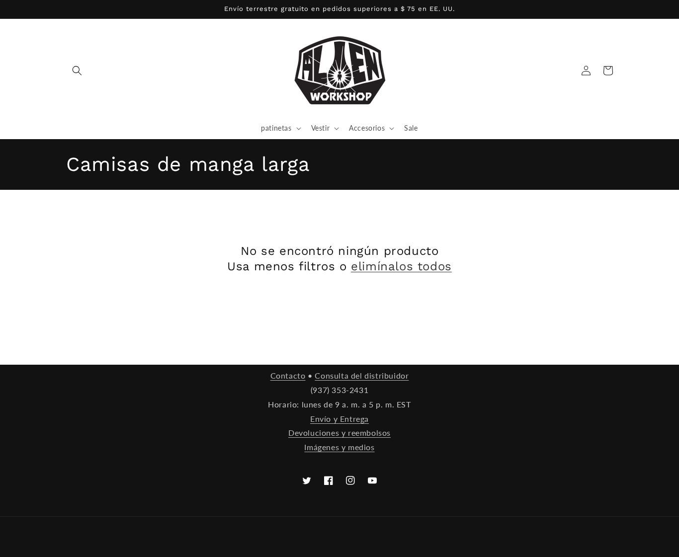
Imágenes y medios (339, 447)
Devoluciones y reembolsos (339, 432)
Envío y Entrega (339, 418)
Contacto (288, 375)
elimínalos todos (401, 266)
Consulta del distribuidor (362, 375)
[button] (77, 70)
